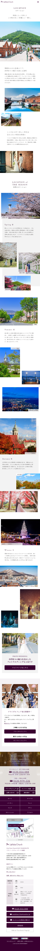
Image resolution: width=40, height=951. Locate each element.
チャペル (30, 798)
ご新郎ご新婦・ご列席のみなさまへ (25, 941)
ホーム (10, 798)
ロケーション (10, 812)
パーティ (10, 803)
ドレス (10, 807)
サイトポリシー (10, 941)
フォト (30, 803)
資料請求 (20, 925)
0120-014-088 (21, 771)
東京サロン (7, 723)
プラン (30, 807)
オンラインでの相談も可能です (21, 920)
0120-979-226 (21, 780)
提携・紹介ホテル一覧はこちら (15, 875)
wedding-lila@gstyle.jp (21, 914)
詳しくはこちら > (11, 871)
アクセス (30, 812)
